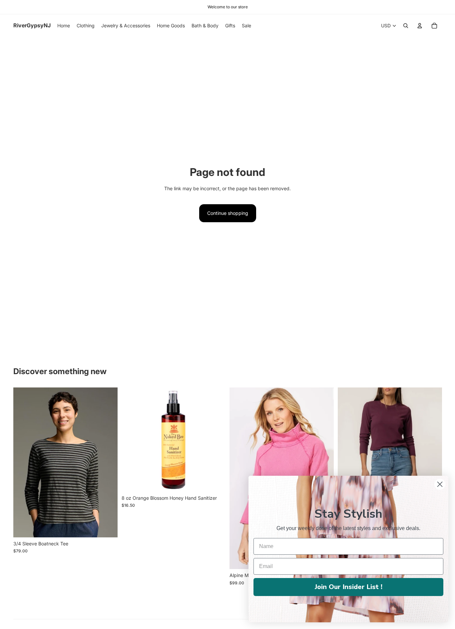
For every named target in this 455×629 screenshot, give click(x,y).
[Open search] (405, 25)
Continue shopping (227, 213)
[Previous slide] (239, 478)
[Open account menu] (419, 25)
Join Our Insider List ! (348, 586)
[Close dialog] (440, 484)
